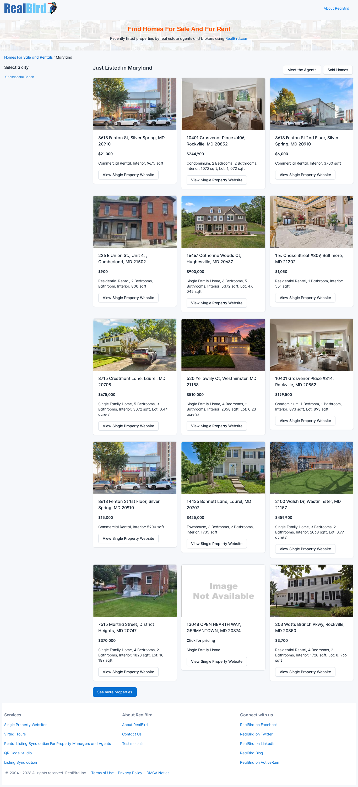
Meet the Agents (302, 70)
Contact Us (132, 734)
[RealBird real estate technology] (30, 7)
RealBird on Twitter (256, 734)
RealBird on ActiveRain (259, 762)
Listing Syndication (20, 762)
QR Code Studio (18, 753)
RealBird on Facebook (259, 724)
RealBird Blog (251, 753)
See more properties (114, 692)
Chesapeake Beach (19, 77)
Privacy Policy (130, 773)
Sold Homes (338, 70)
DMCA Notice (158, 773)
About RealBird (336, 8)
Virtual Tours (15, 734)
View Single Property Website (128, 174)
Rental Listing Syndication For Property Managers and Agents (57, 743)
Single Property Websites (25, 724)
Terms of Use (102, 773)
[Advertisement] (46, 116)
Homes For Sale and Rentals (28, 57)
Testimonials (132, 743)
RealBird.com (236, 38)
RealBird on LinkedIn (257, 743)
